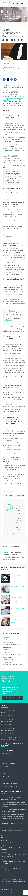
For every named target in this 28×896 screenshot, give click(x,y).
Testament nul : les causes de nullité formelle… (18, 609)
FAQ (5, 883)
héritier (15, 155)
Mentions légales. (16, 881)
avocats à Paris (10, 710)
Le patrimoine (6, 753)
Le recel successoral (8, 780)
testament (9, 150)
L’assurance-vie (7, 773)
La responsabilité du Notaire (10, 786)
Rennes (6, 552)
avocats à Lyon (10, 719)
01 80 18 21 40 (8, 715)
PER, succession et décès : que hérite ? (18, 587)
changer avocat (20, 495)
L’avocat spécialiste (8, 750)
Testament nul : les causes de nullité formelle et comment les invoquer (13, 855)
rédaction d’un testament (13, 397)
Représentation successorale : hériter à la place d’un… (17, 621)
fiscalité (20, 348)
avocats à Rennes (10, 728)
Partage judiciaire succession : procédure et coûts (17, 577)
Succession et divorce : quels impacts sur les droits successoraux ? (12, 869)
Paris (18, 551)
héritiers (14, 91)
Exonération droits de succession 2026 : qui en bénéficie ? (13, 848)
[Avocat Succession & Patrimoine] (6, 3)
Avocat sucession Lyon (7, 891)
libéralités (12, 311)
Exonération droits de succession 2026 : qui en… (17, 598)
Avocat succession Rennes (8, 893)
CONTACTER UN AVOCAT (12, 697)
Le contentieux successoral (10, 776)
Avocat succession (8, 495)
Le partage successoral (9, 763)
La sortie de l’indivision (9, 770)
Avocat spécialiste (8, 491)
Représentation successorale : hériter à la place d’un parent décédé (13, 862)
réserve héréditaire (19, 303)
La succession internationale (10, 783)
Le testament (6, 756)
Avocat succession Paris (7, 889)
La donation (6, 760)
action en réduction (17, 301)
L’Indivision (6, 766)
